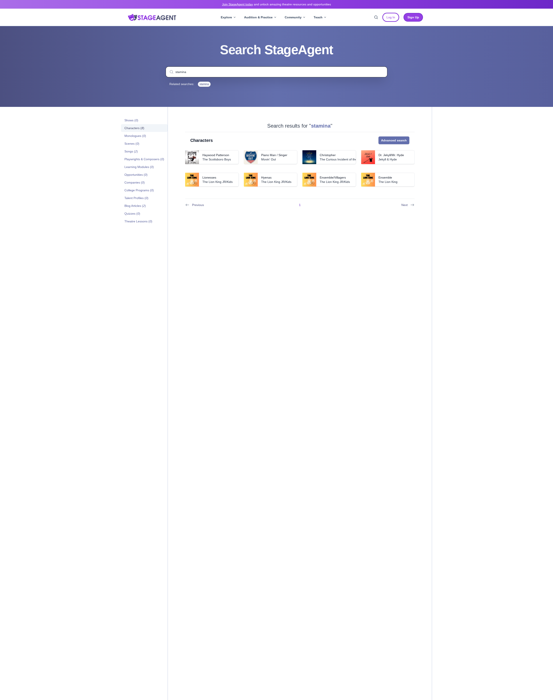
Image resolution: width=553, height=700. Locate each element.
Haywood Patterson (215, 155)
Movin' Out (268, 159)
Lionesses (209, 177)
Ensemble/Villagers (333, 177)
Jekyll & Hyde (387, 159)
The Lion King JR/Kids (217, 182)
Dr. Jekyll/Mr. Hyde (391, 155)
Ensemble (385, 177)
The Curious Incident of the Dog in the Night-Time (354, 159)
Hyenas (266, 177)
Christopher (328, 155)
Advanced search (394, 140)
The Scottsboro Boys (216, 159)
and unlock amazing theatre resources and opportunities (276, 4)
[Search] (376, 17)
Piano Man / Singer (274, 155)
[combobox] (276, 72)
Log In (390, 17)
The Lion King (387, 182)
